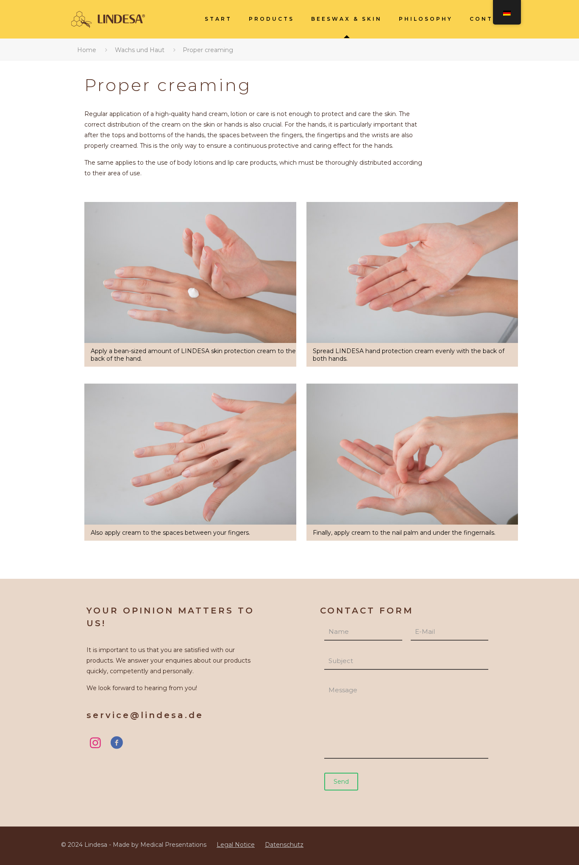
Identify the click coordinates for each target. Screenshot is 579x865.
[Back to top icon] (537, 847)
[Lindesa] (108, 19)
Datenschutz (284, 844)
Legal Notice (236, 844)
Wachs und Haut (139, 50)
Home (86, 50)
